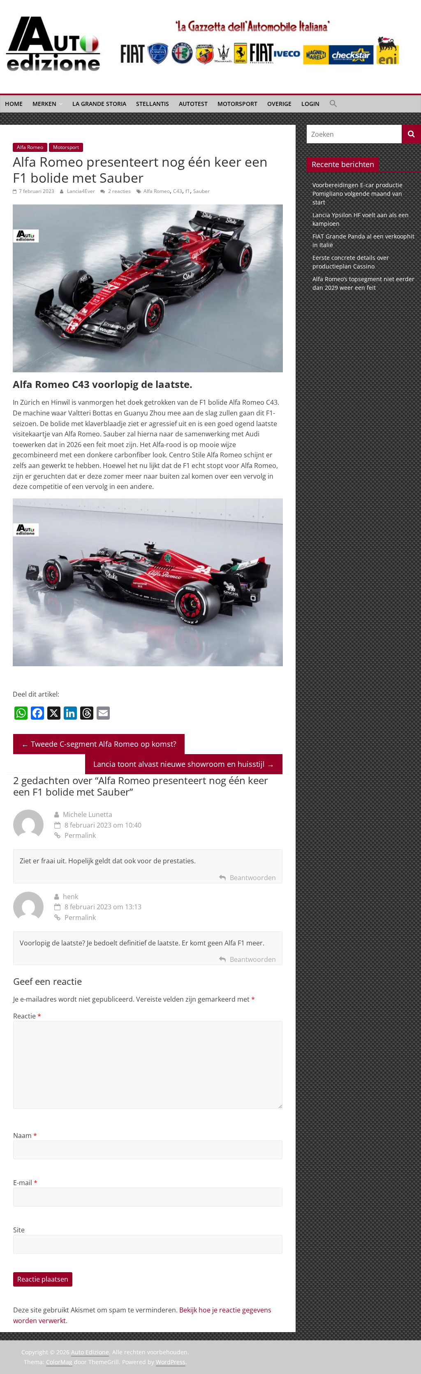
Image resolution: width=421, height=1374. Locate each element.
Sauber (201, 191)
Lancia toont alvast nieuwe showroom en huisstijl (183, 764)
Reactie (27, 1016)
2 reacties (119, 191)
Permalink (80, 835)
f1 (187, 191)
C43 (177, 191)
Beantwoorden (253, 877)
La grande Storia (99, 104)
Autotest (193, 104)
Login (310, 104)
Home (14, 104)
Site (19, 1229)
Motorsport (237, 104)
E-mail (25, 1182)
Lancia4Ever (81, 191)
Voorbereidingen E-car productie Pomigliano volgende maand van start (357, 193)
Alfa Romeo (30, 147)
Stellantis (152, 104)
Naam (25, 1135)
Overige (279, 104)
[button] (333, 103)
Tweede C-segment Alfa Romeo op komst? (98, 744)
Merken (44, 104)
